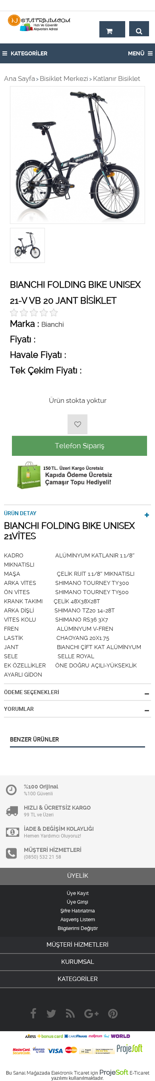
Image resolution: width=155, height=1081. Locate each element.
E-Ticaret (139, 1073)
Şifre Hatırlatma (77, 911)
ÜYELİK (77, 875)
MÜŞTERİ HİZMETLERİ (77, 944)
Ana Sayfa (19, 78)
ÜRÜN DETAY (20, 513)
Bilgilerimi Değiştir (78, 928)
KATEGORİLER (28, 53)
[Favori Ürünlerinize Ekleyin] (77, 424)
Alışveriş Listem (77, 919)
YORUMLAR (19, 709)
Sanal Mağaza (29, 1073)
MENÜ (136, 53)
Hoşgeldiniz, (132, 5)
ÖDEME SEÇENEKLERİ (31, 692)
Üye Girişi (77, 902)
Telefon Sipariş (80, 445)
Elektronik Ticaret (70, 1073)
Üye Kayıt (78, 893)
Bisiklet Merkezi (64, 78)
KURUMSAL (77, 961)
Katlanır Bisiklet (116, 78)
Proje (113, 1072)
